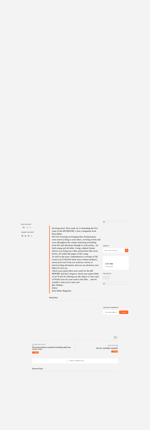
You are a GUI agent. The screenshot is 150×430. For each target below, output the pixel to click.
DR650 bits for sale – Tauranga (102, 408)
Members (82, 4)
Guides (90, 4)
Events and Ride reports (61, 313)
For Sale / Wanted (97, 406)
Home (58, 4)
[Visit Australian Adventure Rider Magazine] (137, 4)
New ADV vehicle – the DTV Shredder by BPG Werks (79, 305)
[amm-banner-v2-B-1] (116, 293)
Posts (62, 4)
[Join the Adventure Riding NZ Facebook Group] (132, 4)
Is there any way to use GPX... (102, 393)
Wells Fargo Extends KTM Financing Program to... (100, 424)
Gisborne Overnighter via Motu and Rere (83, 317)
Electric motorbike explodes (107, 348)
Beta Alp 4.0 (51, 423)
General (76, 202)
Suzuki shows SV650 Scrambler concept (75, 327)
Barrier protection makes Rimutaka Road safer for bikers (80, 309)
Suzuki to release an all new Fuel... (104, 379)
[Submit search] (126, 250)
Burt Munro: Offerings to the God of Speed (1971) (74, 321)
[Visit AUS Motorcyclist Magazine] (134, 4)
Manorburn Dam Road (55, 379)
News (50, 406)
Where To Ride (72, 4)
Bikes (93, 376)
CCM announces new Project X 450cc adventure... (58, 394)
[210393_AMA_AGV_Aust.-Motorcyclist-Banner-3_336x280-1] (116, 231)
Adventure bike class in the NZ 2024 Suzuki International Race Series (93, 313)
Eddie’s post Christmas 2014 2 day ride (70, 324)
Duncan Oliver (70, 211)
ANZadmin (53, 384)
